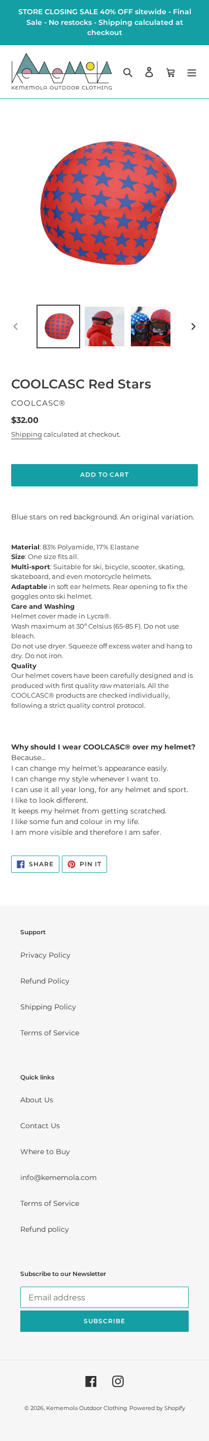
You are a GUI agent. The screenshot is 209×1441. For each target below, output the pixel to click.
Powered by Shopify (157, 1408)
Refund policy (44, 1229)
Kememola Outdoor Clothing (86, 1408)
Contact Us (40, 1125)
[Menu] (191, 71)
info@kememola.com (58, 1177)
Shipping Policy (48, 1006)
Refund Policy (44, 981)
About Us (36, 1099)
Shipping (26, 434)
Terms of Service (49, 1032)
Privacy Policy (45, 955)
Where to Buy (45, 1151)
